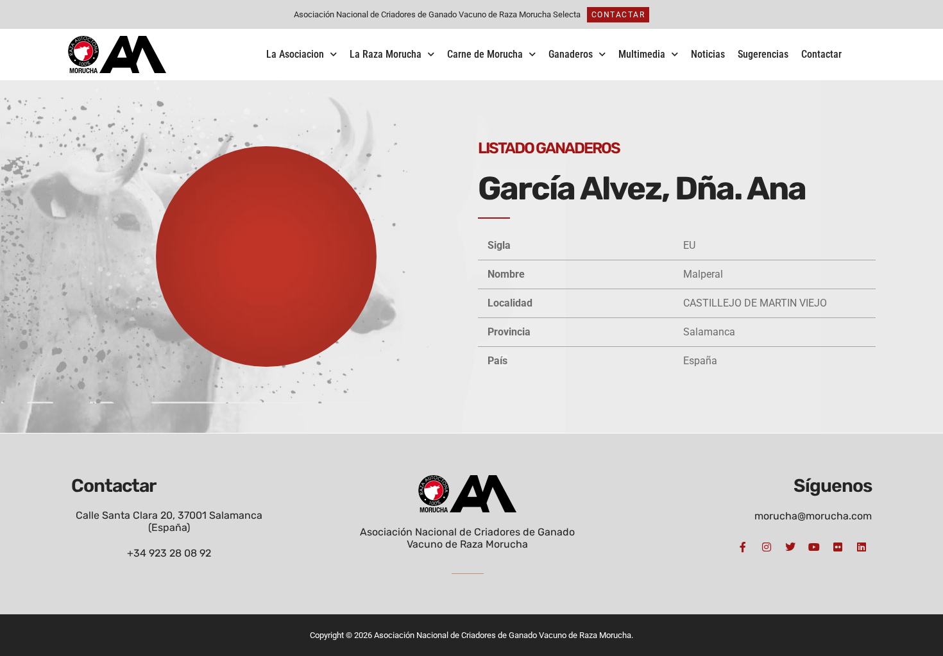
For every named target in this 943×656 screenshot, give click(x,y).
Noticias (708, 54)
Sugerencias (763, 54)
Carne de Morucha (485, 54)
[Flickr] (838, 547)
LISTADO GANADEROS (549, 148)
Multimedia (641, 54)
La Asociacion (295, 54)
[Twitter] (790, 547)
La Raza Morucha (385, 54)
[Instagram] (766, 547)
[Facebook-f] (743, 547)
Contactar (821, 54)
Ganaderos (570, 54)
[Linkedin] (861, 547)
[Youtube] (814, 547)
